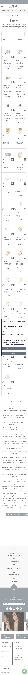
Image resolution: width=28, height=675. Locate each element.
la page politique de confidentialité (15, 344)
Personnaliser (20, 348)
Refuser (8, 348)
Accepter (14, 353)
